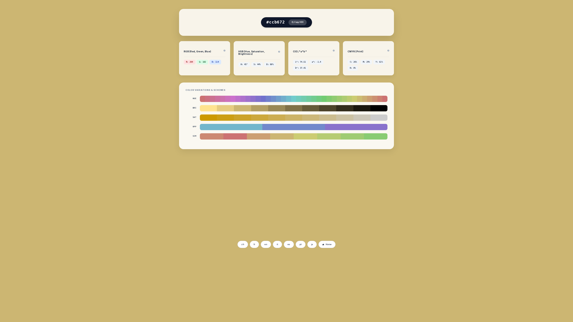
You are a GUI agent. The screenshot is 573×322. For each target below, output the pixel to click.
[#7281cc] (268, 99)
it (277, 244)
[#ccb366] (293, 117)
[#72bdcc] (288, 99)
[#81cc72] (329, 99)
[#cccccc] (378, 117)
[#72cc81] (319, 99)
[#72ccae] (303, 99)
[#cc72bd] (227, 99)
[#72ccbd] (298, 99)
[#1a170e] (361, 108)
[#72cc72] (324, 99)
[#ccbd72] (359, 99)
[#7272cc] (263, 99)
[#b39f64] (259, 108)
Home (329, 244)
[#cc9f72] (369, 99)
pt (300, 244)
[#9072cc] (253, 99)
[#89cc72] (375, 136)
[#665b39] (310, 108)
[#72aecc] (283, 99)
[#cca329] (242, 117)
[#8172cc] (258, 99)
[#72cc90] (313, 99)
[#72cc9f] (309, 99)
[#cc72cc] (232, 99)
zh (242, 244)
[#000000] (378, 108)
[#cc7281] (207, 99)
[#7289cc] (293, 127)
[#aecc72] (344, 99)
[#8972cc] (356, 127)
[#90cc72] (334, 99)
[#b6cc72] (329, 136)
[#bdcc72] (349, 99)
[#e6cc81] (225, 108)
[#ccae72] (364, 99)
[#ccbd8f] (327, 117)
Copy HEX (299, 22)
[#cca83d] (259, 117)
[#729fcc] (278, 99)
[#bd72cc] (238, 99)
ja (312, 244)
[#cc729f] (217, 99)
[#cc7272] (202, 99)
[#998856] (276, 108)
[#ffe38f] (208, 108)
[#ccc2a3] (344, 117)
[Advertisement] (196, 205)
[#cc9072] (374, 99)
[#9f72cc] (248, 99)
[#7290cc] (273, 99)
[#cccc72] (354, 99)
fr (254, 244)
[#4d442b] (327, 108)
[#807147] (293, 108)
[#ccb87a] (310, 117)
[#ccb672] (242, 108)
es (289, 244)
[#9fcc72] (339, 99)
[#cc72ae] (222, 99)
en (266, 244)
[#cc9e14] (225, 117)
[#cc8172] (380, 99)
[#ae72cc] (243, 99)
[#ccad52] (276, 117)
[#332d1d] (344, 108)
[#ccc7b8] (361, 117)
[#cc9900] (208, 117)
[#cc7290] (212, 99)
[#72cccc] (293, 99)
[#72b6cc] (231, 127)
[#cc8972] (211, 136)
